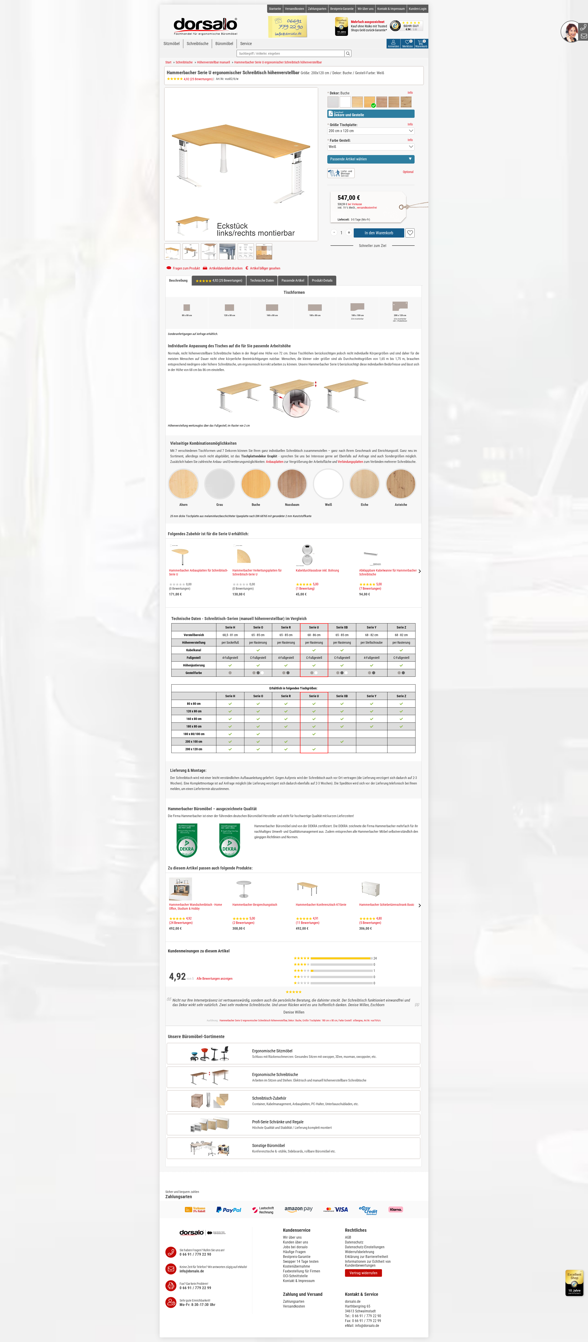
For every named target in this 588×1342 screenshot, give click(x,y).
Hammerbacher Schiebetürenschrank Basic (386, 904)
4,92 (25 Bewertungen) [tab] (227, 280)
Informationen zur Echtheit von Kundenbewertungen (368, 1263)
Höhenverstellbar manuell (213, 62)
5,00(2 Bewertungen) (243, 920)
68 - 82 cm (371, 635)
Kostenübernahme (296, 1266)
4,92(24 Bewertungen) (181, 920)
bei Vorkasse (355, 204)
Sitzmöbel (172, 43)
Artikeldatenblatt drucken (226, 268)
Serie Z (401, 627)
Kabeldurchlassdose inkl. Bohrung (317, 570)
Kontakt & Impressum (391, 9)
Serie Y (371, 627)
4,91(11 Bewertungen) (307, 920)
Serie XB (342, 627)
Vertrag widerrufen (363, 1273)
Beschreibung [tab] (178, 280)
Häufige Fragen (294, 1252)
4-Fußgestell (230, 658)
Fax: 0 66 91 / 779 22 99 (363, 1321)
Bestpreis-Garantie (342, 9)
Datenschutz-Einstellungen (364, 1247)
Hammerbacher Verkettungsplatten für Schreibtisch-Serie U (257, 572)
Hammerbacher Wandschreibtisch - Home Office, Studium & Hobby (195, 906)
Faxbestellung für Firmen (301, 1271)
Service (246, 43)
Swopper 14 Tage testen (301, 1261)
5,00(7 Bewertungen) (370, 586)
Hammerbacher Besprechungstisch (254, 904)
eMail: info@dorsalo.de (362, 1325)
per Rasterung (258, 642)
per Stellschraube (372, 642)
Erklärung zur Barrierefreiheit (366, 1256)
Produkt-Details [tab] (322, 280)
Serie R (286, 627)
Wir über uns (365, 9)
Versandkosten (294, 9)
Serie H (230, 627)
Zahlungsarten (317, 9)
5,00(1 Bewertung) (307, 586)
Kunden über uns (295, 1242)
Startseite (275, 9)
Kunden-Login (418, 9)
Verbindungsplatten (350, 462)
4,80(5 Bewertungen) (370, 920)
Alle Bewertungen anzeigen (214, 979)
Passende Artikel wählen (348, 159)
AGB (348, 1237)
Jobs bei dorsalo (295, 1247)
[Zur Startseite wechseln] (205, 24)
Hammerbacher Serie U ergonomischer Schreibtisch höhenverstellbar (278, 62)
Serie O (258, 627)
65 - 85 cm (258, 635)
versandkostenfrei (367, 207)
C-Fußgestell (258, 658)
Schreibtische (197, 43)
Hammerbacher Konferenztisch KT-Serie (321, 904)
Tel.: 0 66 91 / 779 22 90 (363, 1316)
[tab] (312, 1230)
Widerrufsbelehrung (359, 1252)
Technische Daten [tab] (262, 280)
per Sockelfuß (230, 642)
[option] (333, 102)
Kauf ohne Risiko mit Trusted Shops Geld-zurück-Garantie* (369, 28)
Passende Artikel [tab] (293, 280)
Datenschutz (354, 1242)
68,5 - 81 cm (230, 635)
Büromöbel (224, 43)
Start (168, 62)
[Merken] (410, 233)
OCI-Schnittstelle (295, 1276)
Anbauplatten (274, 462)
